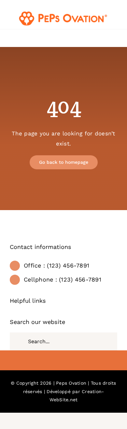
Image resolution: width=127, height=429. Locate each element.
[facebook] (63, 361)
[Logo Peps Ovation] (63, 12)
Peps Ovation (71, 383)
